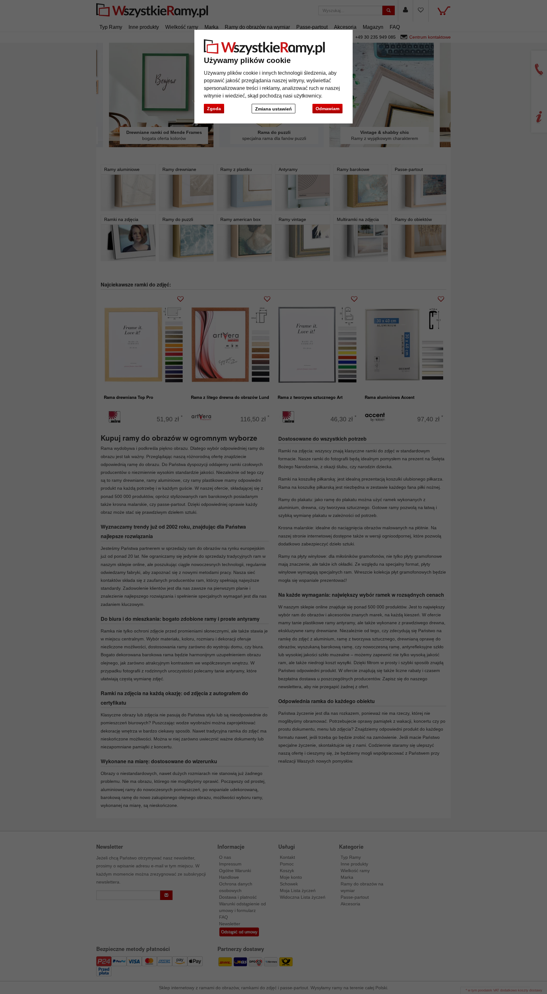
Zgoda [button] (214, 108)
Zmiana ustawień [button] (273, 108)
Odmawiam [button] (327, 108)
